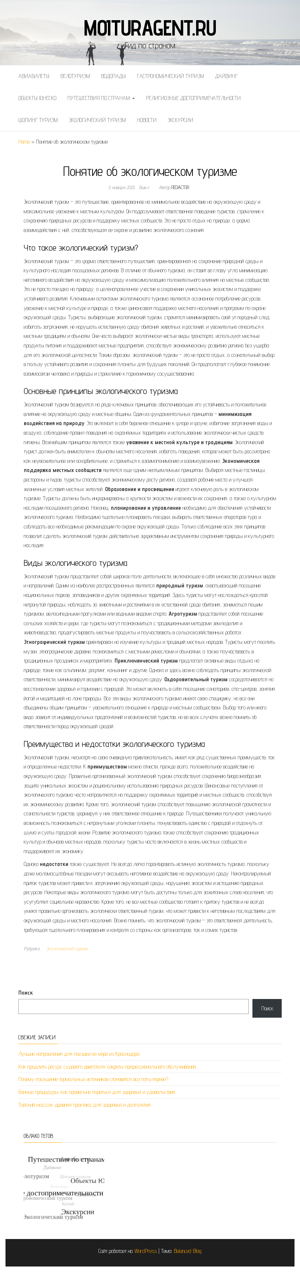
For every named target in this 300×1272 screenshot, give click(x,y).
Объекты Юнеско (37, 98)
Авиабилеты (33, 76)
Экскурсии (180, 120)
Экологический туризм (97, 120)
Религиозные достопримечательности (193, 98)
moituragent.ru (150, 27)
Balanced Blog (188, 1250)
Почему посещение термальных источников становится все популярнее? (93, 1079)
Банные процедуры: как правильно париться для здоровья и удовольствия (96, 1091)
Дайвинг (226, 76)
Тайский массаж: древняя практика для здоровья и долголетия (84, 1104)
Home (24, 141)
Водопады (113, 76)
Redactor (180, 187)
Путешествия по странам (99, 98)
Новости (147, 120)
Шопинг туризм (38, 120)
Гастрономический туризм (170, 76)
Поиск (25, 992)
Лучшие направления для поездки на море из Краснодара (79, 1053)
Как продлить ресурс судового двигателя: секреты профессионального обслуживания (107, 1066)
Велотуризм (75, 76)
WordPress (145, 1250)
